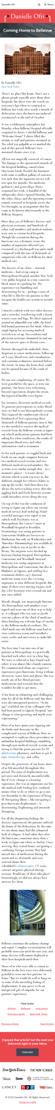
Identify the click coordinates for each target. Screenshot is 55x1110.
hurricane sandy (16, 1014)
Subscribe (27, 1052)
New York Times (39, 1014)
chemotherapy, (17, 757)
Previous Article (10, 1024)
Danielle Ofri (8, 4)
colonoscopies (25, 866)
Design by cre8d (27, 1102)
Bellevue (25, 1008)
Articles (11, 1008)
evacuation (42, 1008)
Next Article (46, 1024)
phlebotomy (9, 753)
